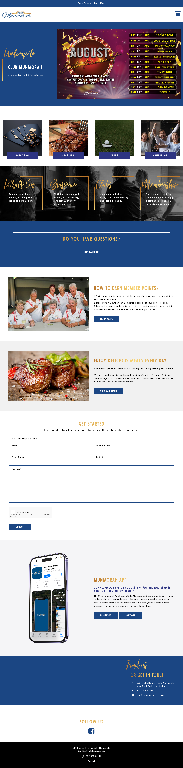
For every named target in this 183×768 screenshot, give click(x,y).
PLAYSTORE (105, 615)
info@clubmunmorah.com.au (151, 695)
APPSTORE (130, 615)
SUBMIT (20, 527)
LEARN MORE (106, 319)
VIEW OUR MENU (108, 391)
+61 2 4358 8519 (145, 691)
